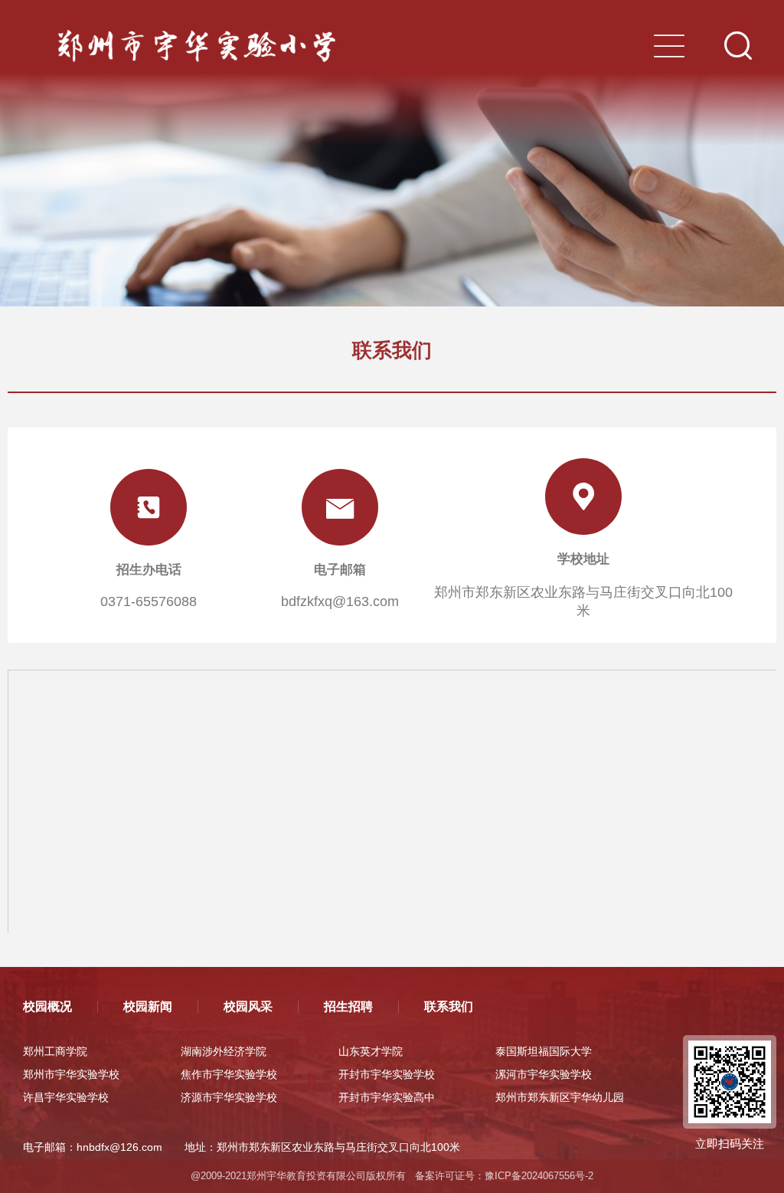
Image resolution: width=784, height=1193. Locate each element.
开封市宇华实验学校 (386, 1074)
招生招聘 (348, 1006)
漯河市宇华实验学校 (543, 1074)
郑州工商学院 (55, 1051)
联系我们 (448, 1006)
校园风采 (248, 1006)
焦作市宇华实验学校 (229, 1074)
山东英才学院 (370, 1051)
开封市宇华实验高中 (386, 1097)
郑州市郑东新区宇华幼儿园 (559, 1097)
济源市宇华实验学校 (229, 1097)
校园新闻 (147, 1006)
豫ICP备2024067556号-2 (539, 1176)
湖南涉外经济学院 (223, 1051)
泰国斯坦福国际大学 (543, 1051)
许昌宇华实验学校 (66, 1097)
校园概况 (47, 1006)
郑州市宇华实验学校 (71, 1074)
